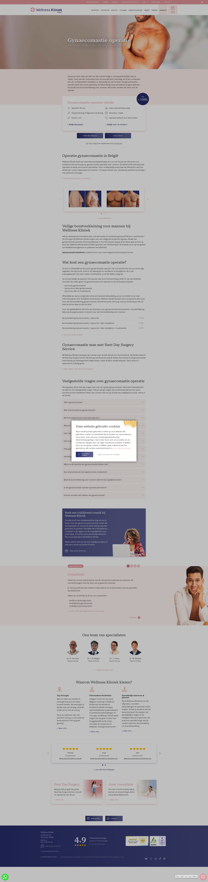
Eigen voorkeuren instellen (109, 454)
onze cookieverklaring (121, 448)
